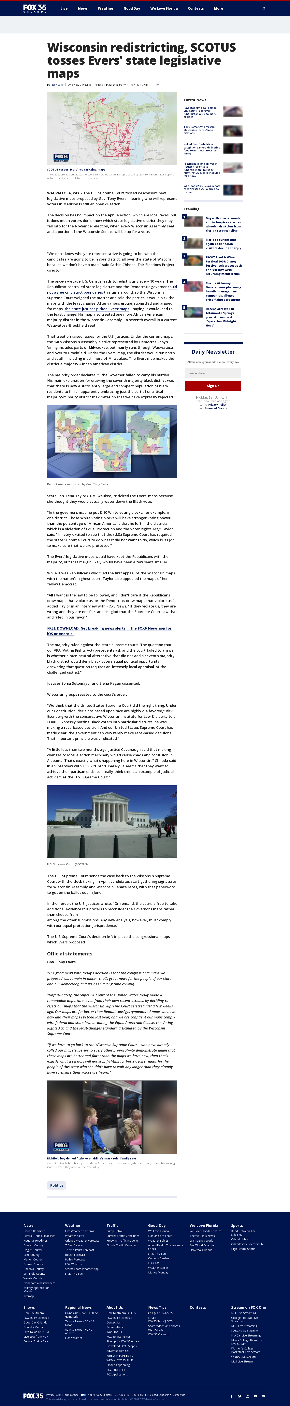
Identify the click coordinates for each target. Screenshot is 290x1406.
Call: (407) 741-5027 (160, 1313)
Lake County (31, 1255)
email (263, 1396)
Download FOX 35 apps (122, 1346)
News (28, 1225)
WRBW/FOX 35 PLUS (120, 1360)
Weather (72, 1225)
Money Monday (158, 1272)
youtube (255, 1396)
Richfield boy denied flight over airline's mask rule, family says (92, 1158)
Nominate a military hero (39, 1283)
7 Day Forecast (75, 1245)
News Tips (157, 1307)
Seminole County (34, 1273)
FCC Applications (117, 1374)
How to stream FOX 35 (121, 1313)
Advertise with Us (118, 1351)
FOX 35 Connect (158, 1334)
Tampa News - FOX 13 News (79, 1323)
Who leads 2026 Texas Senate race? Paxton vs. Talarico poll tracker (202, 189)
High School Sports (243, 1249)
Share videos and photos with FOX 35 (164, 1327)
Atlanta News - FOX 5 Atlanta (79, 1331)
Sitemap (28, 1296)
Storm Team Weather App (82, 1269)
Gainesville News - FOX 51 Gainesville (81, 1314)
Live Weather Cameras (79, 1231)
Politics (99, 84)
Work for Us (114, 1332)
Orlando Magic (240, 1239)
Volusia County (32, 1278)
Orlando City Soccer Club (247, 1244)
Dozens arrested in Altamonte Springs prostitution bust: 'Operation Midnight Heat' (221, 317)
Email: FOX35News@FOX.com (163, 1319)
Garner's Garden (158, 1258)
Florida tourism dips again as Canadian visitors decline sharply (223, 244)
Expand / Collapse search (264, 8)
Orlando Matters (34, 1327)
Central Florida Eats (35, 1341)
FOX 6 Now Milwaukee (79, 84)
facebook (232, 1396)
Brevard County (33, 1245)
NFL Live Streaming (243, 1313)
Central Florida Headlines (39, 1236)
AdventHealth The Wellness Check (165, 1247)
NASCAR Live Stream (244, 1331)
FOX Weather (73, 1264)
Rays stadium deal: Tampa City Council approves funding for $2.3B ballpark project (200, 112)
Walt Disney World (201, 1240)
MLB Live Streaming (244, 1326)
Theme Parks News (202, 1236)
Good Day (157, 1225)
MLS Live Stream (242, 1361)
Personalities (115, 1327)
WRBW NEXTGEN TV (120, 1355)
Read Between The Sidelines (243, 1232)
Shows (29, 1307)
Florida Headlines (34, 1231)
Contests (198, 1307)
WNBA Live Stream (243, 1357)
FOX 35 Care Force (160, 1236)
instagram (247, 1396)
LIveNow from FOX (35, 1336)
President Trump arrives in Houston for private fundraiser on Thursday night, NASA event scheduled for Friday (202, 170)
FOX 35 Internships (119, 1336)
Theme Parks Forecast (79, 1250)
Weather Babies (158, 1240)
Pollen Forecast (75, 1259)
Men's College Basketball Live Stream (247, 1342)
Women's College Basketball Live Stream (245, 1350)
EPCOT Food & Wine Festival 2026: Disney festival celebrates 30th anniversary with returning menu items (224, 265)
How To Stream (33, 1313)
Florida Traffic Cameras (122, 1245)
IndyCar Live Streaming (246, 1335)
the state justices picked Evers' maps (97, 308)
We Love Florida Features (206, 1231)
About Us (115, 1307)
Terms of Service (215, 408)
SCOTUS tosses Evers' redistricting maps (76, 169)
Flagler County (32, 1250)
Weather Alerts (74, 1236)
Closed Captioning (118, 1365)
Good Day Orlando (35, 1322)
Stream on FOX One (248, 1307)
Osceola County (33, 1269)
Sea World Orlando (202, 1245)
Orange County (33, 1264)
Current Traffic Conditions (123, 1236)
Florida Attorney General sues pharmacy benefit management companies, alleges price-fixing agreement (223, 291)
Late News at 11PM (36, 1332)
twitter (240, 1396)
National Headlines (35, 1240)
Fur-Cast (153, 1263)
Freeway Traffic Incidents (123, 1240)
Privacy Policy (217, 404)
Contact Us (114, 1322)
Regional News (78, 1307)
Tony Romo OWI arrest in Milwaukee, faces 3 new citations (199, 130)
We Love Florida (158, 1231)
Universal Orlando (201, 1250)
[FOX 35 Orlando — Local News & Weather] (36, 8)
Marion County (32, 1259)
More (218, 8)
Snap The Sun (74, 1273)
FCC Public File (116, 1370)
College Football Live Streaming (244, 1319)
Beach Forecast (75, 1255)
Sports (237, 1225)
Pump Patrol (115, 1231)
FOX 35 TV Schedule (36, 1318)
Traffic (112, 1225)
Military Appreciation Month (36, 1289)
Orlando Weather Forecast (82, 1240)
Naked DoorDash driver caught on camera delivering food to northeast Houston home (202, 149)
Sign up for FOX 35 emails (123, 1341)
